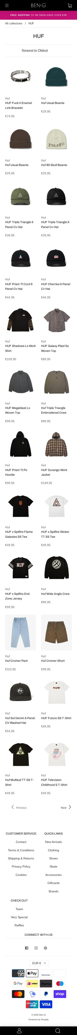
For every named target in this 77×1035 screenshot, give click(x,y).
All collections (13, 23)
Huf (7, 98)
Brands (53, 891)
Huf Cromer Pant (16, 660)
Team (19, 909)
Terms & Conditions (21, 850)
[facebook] (26, 948)
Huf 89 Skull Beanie (54, 165)
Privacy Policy (21, 866)
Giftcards (53, 883)
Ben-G (42, 1015)
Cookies (21, 875)
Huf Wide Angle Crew (55, 593)
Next (64, 807)
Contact (21, 842)
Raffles (19, 925)
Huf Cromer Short (53, 660)
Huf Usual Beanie (52, 103)
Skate (53, 866)
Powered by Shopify (39, 1019)
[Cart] (70, 5)
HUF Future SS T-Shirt (56, 718)
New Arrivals (53, 842)
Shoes (53, 858)
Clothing (53, 850)
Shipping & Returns (21, 858)
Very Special (19, 917)
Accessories (53, 875)
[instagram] (36, 948)
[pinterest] (45, 948)
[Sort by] (38, 50)
